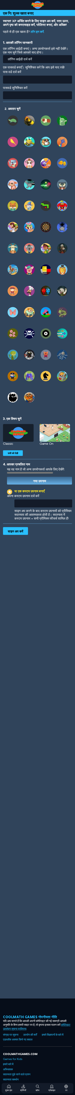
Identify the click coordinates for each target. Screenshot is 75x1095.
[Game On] (55, 433)
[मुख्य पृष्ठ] (37, 5)
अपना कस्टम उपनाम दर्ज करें (23, 496)
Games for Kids (12, 1059)
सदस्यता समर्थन (11, 1079)
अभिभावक (8, 1069)
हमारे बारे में (8, 1064)
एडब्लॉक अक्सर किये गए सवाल (17, 1039)
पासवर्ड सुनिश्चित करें (15, 88)
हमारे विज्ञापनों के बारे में (52, 1034)
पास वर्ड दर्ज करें (12, 72)
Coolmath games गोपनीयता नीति (30, 1017)
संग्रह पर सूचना (10, 1034)
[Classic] (18, 433)
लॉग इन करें (37, 32)
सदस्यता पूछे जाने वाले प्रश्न (16, 1074)
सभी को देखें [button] (13, 453)
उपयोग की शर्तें (30, 1034)
